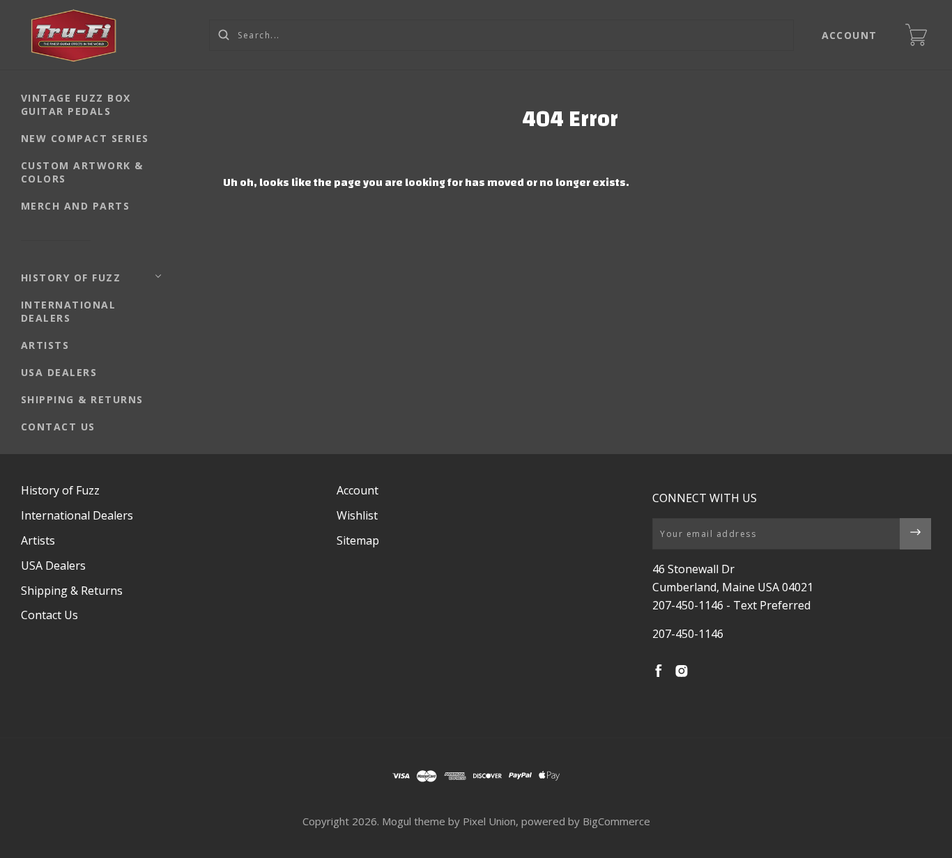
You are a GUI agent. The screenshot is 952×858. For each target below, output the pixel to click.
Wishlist (357, 515)
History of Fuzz (71, 277)
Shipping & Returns (82, 399)
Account (850, 35)
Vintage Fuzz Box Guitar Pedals (76, 104)
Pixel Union (489, 821)
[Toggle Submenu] (158, 276)
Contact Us (58, 426)
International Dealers (68, 311)
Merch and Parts (75, 205)
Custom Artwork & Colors (82, 172)
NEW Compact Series (85, 138)
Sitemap (358, 540)
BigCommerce (616, 821)
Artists (45, 345)
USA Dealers (59, 372)
